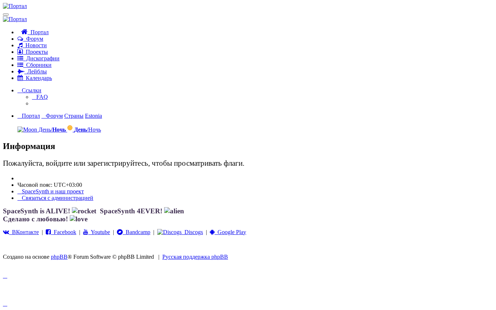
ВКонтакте (24, 232)
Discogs (192, 232)
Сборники (37, 65)
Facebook (63, 232)
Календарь (37, 78)
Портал (38, 32)
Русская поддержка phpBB (195, 257)
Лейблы (35, 71)
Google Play (230, 232)
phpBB (59, 257)
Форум (33, 39)
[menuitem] (40, 97)
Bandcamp (136, 232)
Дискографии (41, 58)
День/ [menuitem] (51, 129)
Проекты (35, 52)
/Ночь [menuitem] (87, 129)
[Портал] (15, 6)
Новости (35, 45)
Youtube (99, 232)
